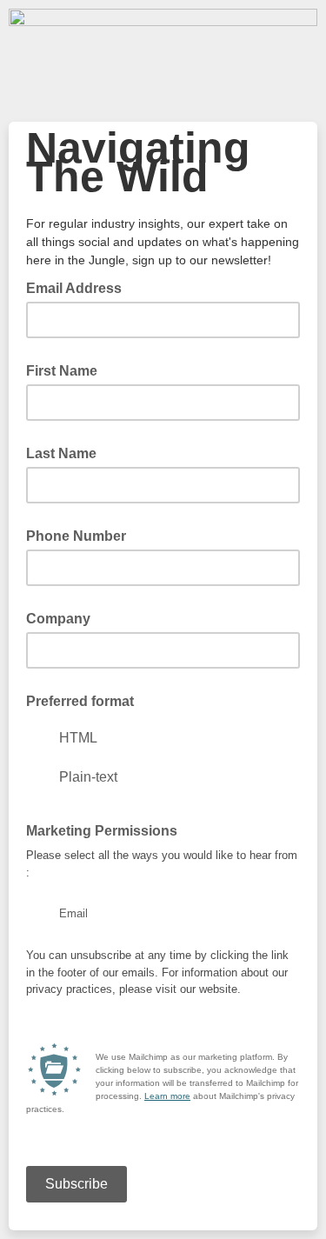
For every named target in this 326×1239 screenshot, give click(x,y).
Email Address (79, 286)
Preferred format (80, 701)
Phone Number (76, 536)
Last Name (61, 453)
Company (58, 618)
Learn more (167, 1096)
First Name (61, 370)
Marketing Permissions (101, 830)
